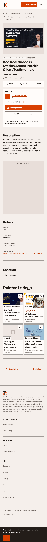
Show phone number (25, 114)
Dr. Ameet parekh (19, 95)
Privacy (5, 479)
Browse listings (8, 424)
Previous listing (12, 369)
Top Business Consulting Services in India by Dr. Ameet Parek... (13, 313)
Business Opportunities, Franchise (14, 58)
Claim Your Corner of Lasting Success (33, 343)
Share (25, 84)
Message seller (16, 108)
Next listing (36, 369)
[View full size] (23, 38)
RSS (16, 515)
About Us (6, 472)
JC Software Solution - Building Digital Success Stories (33, 317)
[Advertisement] (23, 188)
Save (11, 84)
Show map (12, 275)
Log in (5, 445)
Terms (5, 485)
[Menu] (41, 4)
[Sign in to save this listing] (20, 296)
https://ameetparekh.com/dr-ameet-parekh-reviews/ (22, 254)
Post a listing (7, 431)
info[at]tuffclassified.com (31, 510)
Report (38, 84)
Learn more (15, 532)
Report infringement (9, 497)
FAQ (4, 491)
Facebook (6, 515)
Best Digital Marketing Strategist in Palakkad (9, 345)
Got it (6, 537)
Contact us (6, 466)
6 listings (23, 102)
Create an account (9, 451)
